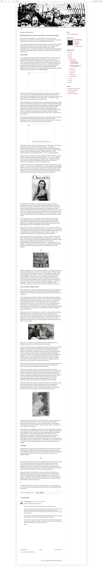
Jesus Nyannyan (28, 501)
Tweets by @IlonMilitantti (72, 34)
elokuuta (71, 72)
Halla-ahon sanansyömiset (74, 88)
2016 (69, 56)
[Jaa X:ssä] (39, 492)
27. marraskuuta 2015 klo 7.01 (38, 501)
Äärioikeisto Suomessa (73, 93)
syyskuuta (71, 70)
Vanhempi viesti (58, 549)
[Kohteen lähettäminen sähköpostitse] (36, 492)
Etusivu (40, 549)
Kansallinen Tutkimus (72, 90)
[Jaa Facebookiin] (41, 492)
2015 (69, 58)
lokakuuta (71, 68)
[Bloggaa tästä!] (38, 492)
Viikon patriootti (71, 91)
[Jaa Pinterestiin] (43, 492)
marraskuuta (72, 59)
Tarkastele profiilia (78, 46)
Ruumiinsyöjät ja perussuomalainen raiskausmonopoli (74, 62)
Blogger (60, 560)
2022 (69, 54)
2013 (69, 80)
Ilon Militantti (79, 39)
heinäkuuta (72, 74)
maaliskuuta (72, 76)
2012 (69, 82)
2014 (69, 78)
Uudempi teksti (24, 549)
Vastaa (25, 524)
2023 (69, 52)
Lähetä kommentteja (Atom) (29, 552)
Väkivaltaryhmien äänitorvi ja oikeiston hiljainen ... (75, 66)
